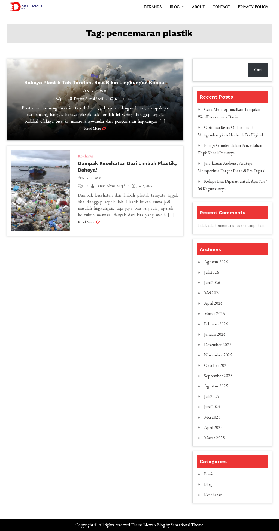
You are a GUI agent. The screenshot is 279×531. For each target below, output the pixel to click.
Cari (258, 69)
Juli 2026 (211, 272)
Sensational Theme (187, 525)
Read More (86, 221)
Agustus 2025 (216, 386)
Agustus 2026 (216, 262)
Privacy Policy (253, 7)
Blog (175, 7)
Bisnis (209, 474)
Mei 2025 (212, 417)
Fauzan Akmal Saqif (110, 185)
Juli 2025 (211, 396)
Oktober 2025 (216, 365)
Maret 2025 (214, 438)
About (198, 7)
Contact (221, 7)
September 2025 (218, 376)
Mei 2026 (212, 293)
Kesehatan (85, 156)
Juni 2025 (212, 407)
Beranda (153, 7)
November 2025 (218, 355)
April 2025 (213, 427)
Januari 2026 (215, 334)
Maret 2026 (214, 313)
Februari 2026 (216, 324)
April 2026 (213, 303)
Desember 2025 (217, 344)
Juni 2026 (212, 282)
